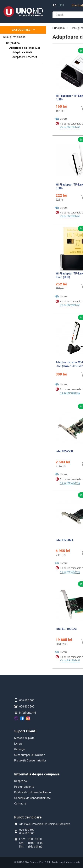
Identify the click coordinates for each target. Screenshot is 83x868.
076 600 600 (26, 700)
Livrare (18, 743)
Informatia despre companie (36, 774)
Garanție (19, 749)
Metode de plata (24, 737)
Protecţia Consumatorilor (30, 760)
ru (62, 5)
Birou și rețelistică (14, 36)
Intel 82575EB (64, 451)
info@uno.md (27, 712)
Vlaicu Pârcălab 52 (70, 127)
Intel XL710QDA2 (66, 628)
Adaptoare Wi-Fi (22, 52)
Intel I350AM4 (64, 540)
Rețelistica (13, 43)
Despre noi (20, 781)
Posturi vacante (24, 786)
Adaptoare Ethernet (24, 57)
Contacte (20, 803)
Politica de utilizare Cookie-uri (32, 792)
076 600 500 (26, 706)
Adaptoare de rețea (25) (24, 47)
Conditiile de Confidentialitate (32, 798)
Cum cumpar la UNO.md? (29, 754)
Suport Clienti (25, 731)
